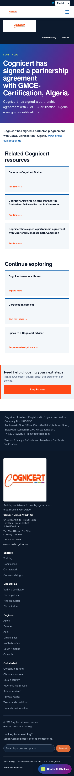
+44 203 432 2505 (12, 539)
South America (11, 648)
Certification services (21, 311)
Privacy (18, 440)
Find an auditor (11, 600)
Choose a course (13, 674)
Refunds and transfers (16, 708)
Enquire (65, 37)
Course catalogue (13, 575)
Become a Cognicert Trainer (26, 179)
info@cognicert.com (38, 433)
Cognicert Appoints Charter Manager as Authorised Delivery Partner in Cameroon (34, 207)
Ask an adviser (11, 691)
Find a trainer (10, 606)
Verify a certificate (13, 589)
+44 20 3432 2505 (14, 433)
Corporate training (13, 668)
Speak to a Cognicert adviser (26, 340)
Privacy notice (11, 696)
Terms (8, 440)
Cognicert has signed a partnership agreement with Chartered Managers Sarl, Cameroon (37, 236)
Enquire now (37, 389)
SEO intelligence (52, 761)
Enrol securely (11, 680)
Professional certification (29, 761)
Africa (6, 620)
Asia (5, 631)
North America (11, 643)
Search (63, 748)
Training (7, 558)
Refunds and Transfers (38, 440)
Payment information (15, 685)
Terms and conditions (15, 702)
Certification (10, 564)
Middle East (10, 637)
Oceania (8, 654)
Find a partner (11, 595)
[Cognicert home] (13, 12)
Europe (7, 626)
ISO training (9, 761)
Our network (10, 569)
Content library (49, 37)
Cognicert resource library (25, 283)
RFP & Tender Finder (13, 767)
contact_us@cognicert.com (16, 544)
